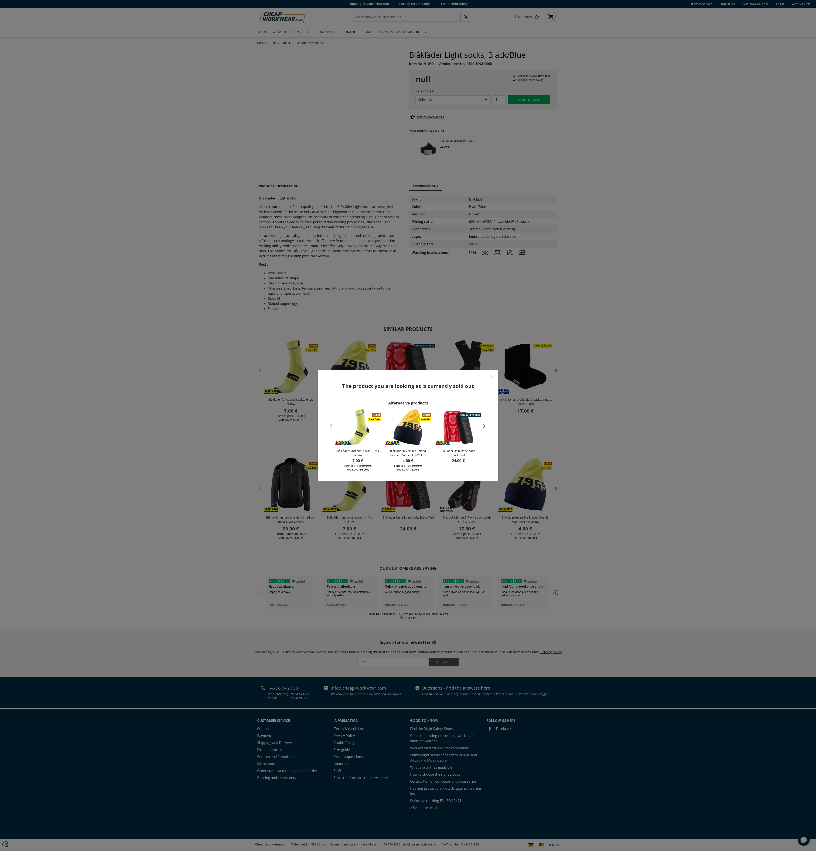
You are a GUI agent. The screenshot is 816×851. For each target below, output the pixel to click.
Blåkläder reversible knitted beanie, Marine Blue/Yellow (408, 453)
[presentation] (482, 425)
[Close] (492, 376)
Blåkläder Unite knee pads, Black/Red (458, 453)
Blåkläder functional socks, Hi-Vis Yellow (357, 453)
